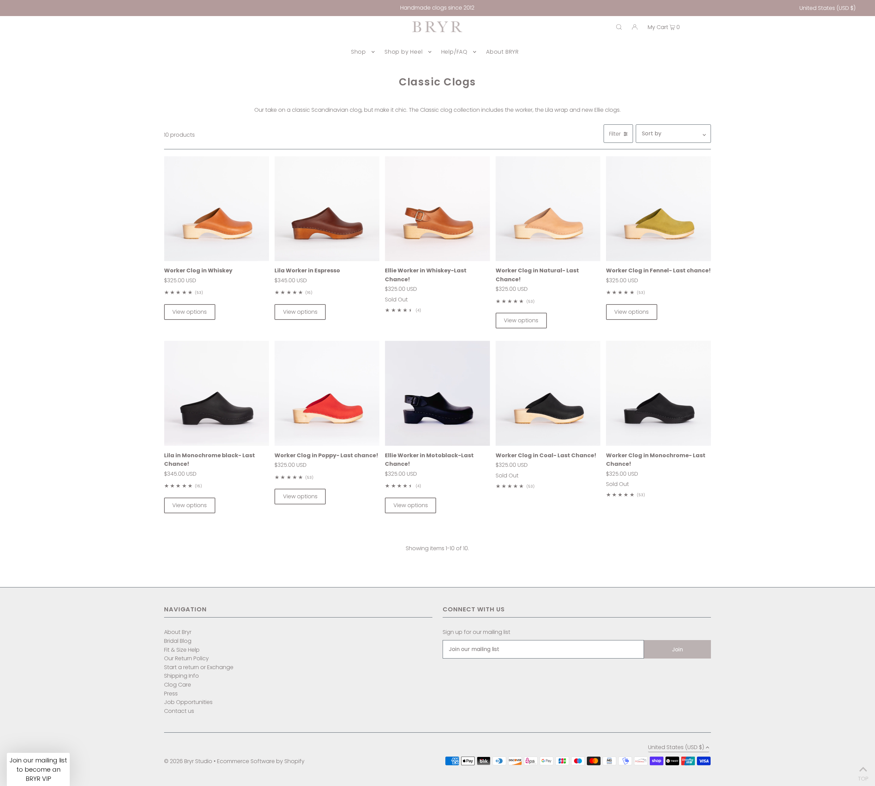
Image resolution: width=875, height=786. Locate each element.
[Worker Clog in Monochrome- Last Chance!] (658, 393)
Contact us (179, 711)
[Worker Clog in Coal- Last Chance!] (548, 393)
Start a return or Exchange (198, 667)
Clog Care (177, 685)
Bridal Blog (177, 641)
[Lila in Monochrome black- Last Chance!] (216, 393)
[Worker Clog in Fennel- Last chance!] (658, 208)
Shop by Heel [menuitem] (404, 52)
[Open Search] (619, 27)
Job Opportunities (188, 702)
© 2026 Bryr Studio (188, 761)
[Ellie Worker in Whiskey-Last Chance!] (437, 208)
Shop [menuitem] (358, 52)
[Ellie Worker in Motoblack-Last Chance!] (437, 393)
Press (171, 693)
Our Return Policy (186, 658)
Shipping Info (181, 676)
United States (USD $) (827, 8)
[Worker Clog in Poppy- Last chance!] (326, 393)
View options (189, 312)
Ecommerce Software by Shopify (261, 761)
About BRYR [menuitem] (502, 52)
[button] (38, 769)
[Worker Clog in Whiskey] (216, 208)
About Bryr (177, 632)
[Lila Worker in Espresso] (326, 208)
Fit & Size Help (182, 650)
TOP (863, 777)
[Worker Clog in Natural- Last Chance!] (548, 208)
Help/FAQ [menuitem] (454, 52)
